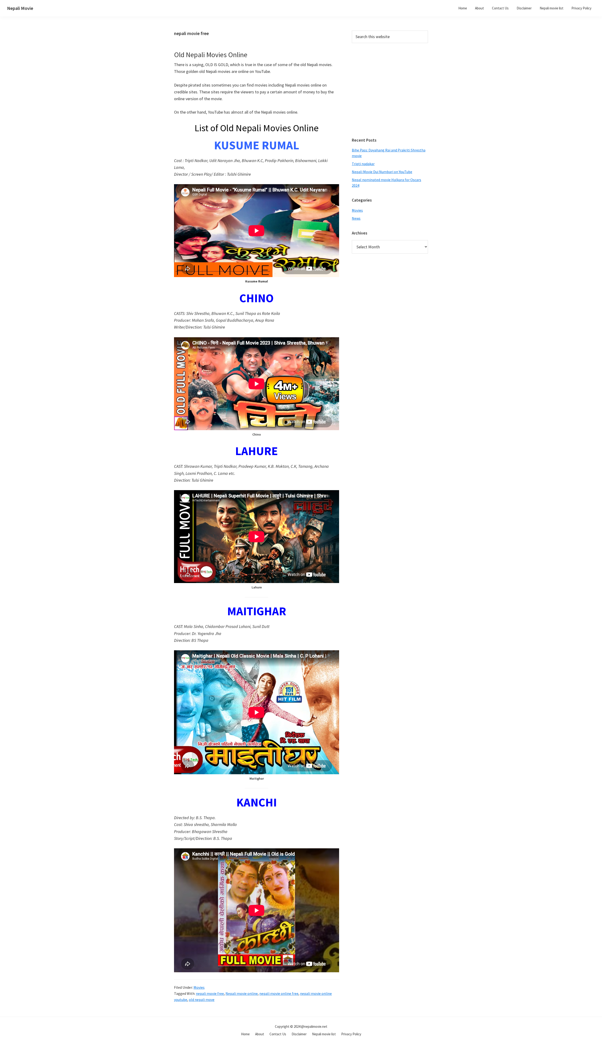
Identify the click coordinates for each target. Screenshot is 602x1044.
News (356, 218)
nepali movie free (210, 993)
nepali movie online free (278, 993)
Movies (199, 987)
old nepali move (201, 999)
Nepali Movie (20, 8)
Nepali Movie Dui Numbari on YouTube (382, 171)
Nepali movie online (242, 993)
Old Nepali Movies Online (210, 54)
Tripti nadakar (363, 163)
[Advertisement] (390, 93)
